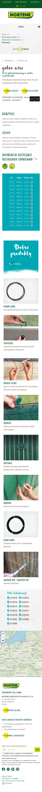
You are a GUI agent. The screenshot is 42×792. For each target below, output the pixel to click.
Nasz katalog (35, 2)
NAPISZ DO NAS (31, 91)
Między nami (7, 776)
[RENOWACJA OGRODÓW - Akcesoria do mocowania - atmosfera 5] (21, 98)
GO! (38, 750)
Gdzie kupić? (12, 91)
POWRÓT (25, 49)
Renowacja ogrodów (9, 37)
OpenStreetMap (30, 676)
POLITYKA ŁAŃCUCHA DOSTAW (13, 781)
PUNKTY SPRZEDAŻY (21, 2)
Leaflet (16, 676)
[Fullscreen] (3, 640)
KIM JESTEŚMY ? (7, 2)
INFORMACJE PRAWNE (10, 779)
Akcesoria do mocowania (11, 40)
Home (4, 34)
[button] (32, 98)
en (24, 6)
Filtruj (17, 264)
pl (21, 6)
